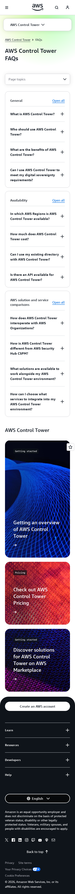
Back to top (35, 852)
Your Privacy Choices (18, 869)
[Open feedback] (70, 447)
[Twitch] (33, 840)
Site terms (25, 862)
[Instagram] (26, 840)
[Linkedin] (20, 840)
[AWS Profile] (67, 7)
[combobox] (37, 79)
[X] (6, 840)
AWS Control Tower (17, 39)
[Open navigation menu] (6, 7)
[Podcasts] (46, 840)
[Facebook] (13, 840)
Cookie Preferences (17, 875)
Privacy (9, 862)
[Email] (53, 840)
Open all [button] (58, 100)
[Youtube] (40, 840)
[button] (27, 24)
